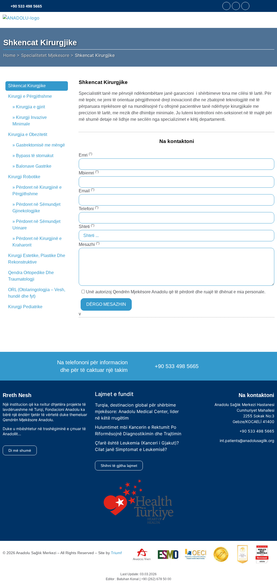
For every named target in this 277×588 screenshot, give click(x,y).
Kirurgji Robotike (24, 176)
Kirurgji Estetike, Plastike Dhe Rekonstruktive (36, 258)
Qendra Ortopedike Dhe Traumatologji (31, 275)
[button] (256, 6)
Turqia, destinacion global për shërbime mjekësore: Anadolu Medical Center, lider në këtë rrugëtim (137, 411)
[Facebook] (226, 6)
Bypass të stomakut (34, 155)
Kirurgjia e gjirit (30, 107)
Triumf (116, 553)
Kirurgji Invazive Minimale (29, 120)
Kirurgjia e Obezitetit (27, 134)
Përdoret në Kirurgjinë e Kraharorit (37, 241)
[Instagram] (236, 6)
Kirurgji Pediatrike (25, 306)
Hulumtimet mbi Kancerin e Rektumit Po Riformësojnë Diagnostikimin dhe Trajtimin (138, 430)
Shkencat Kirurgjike (27, 85)
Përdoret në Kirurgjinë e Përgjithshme (37, 190)
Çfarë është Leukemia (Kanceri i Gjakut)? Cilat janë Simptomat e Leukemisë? (137, 446)
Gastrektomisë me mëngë (40, 145)
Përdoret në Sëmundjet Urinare (36, 224)
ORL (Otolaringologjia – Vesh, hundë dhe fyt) (36, 292)
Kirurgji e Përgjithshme (30, 96)
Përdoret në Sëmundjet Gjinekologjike (36, 207)
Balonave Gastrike (33, 166)
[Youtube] (245, 6)
